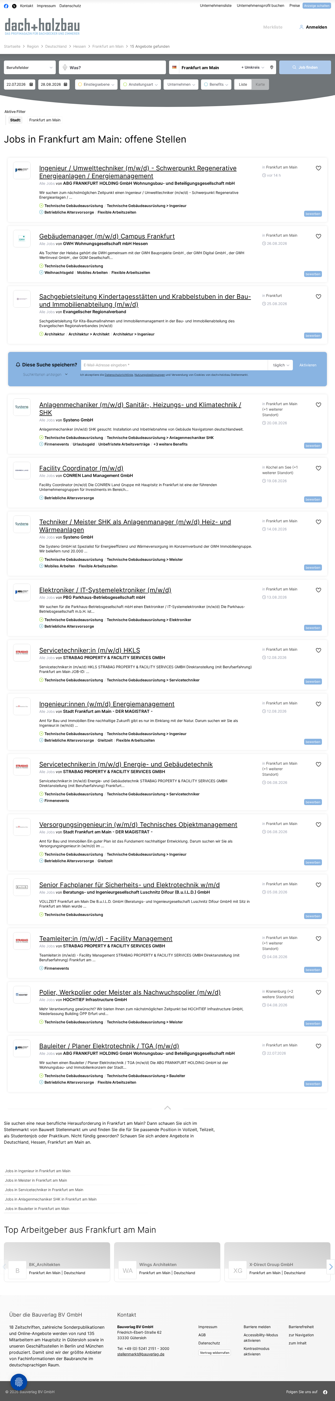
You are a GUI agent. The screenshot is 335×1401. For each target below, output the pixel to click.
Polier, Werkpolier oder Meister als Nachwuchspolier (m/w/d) (130, 993)
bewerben (313, 214)
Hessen (38, 1142)
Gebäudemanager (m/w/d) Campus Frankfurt (107, 236)
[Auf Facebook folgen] (325, 1392)
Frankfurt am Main (66, 1142)
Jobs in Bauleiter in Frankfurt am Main (37, 1209)
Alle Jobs (47, 183)
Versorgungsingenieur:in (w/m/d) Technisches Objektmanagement (138, 825)
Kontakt (26, 5)
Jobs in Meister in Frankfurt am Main (36, 1181)
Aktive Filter (15, 111)
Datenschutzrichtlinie (119, 375)
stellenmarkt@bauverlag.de (140, 1355)
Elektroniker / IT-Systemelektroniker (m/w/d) (105, 591)
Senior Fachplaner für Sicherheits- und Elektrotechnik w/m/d (129, 885)
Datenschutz (70, 5)
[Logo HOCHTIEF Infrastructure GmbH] (21, 995)
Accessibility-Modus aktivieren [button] (261, 1338)
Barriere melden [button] (257, 1327)
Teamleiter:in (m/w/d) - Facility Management (105, 939)
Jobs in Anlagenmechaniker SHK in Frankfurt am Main (51, 1200)
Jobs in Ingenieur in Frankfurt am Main (37, 1171)
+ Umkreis (250, 67)
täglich (278, 365)
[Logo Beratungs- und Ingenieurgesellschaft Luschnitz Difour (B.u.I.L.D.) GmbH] (21, 888)
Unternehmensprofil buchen (260, 5)
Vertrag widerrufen (214, 1353)
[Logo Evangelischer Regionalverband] (21, 298)
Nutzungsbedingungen (150, 375)
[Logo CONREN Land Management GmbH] (21, 471)
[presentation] (330, 1267)
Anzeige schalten (317, 6)
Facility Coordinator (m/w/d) (81, 469)
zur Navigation (301, 1335)
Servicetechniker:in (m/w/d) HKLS (89, 651)
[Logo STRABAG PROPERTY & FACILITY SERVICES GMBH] (21, 653)
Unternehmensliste (216, 5)
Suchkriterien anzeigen (42, 375)
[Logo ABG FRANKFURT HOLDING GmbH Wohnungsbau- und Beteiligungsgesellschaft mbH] (21, 170)
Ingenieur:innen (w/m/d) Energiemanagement (107, 705)
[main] (167, 668)
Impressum (46, 5)
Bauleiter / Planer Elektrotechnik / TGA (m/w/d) (109, 1047)
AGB (202, 1335)
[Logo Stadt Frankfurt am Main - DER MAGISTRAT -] (21, 707)
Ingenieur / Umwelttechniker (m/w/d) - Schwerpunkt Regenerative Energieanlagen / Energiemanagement (138, 172)
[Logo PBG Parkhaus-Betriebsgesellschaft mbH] (21, 593)
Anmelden (316, 27)
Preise (294, 5)
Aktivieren (307, 365)
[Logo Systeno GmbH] (21, 407)
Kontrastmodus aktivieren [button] (256, 1352)
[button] (272, 67)
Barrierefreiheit (301, 1327)
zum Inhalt (297, 1344)
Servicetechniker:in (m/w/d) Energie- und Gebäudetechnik (126, 765)
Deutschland (16, 1142)
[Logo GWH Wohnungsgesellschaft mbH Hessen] (21, 238)
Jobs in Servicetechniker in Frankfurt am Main (44, 1190)
